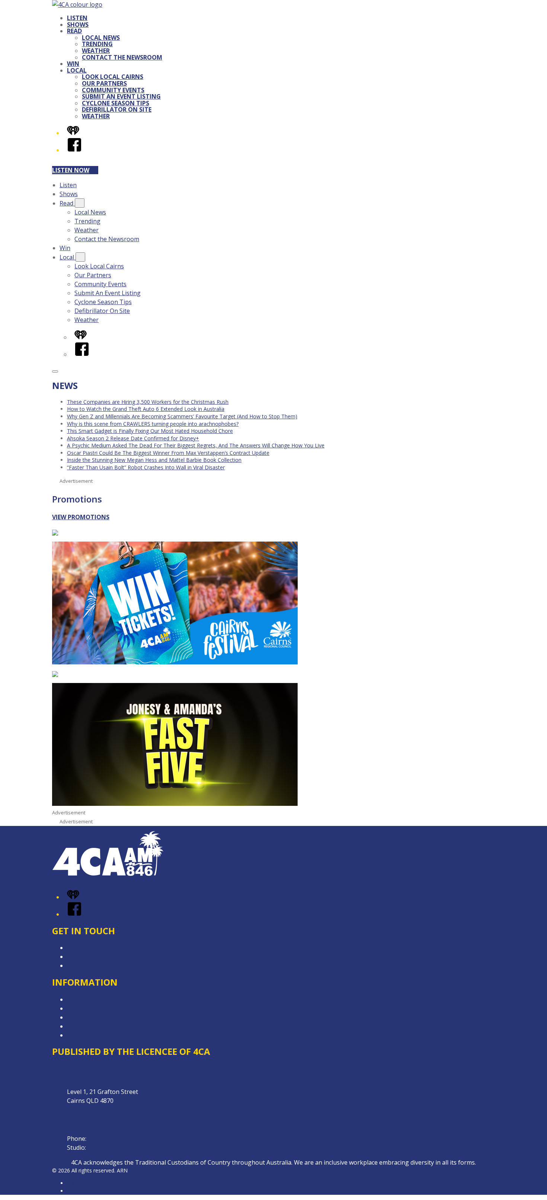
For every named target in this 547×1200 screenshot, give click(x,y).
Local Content (86, 1035)
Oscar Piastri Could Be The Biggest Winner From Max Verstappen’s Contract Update (168, 452)
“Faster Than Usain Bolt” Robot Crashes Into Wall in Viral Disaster (146, 467)
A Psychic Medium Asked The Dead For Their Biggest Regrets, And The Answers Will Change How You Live (195, 445)
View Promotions (80, 517)
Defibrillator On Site (116, 109)
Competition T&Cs (92, 999)
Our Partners (104, 83)
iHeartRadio (81, 1190)
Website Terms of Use (98, 1017)
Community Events (113, 90)
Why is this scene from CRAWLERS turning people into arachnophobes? (153, 423)
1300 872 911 (105, 1147)
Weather (96, 51)
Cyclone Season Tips (115, 103)
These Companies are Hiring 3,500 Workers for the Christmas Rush (147, 401)
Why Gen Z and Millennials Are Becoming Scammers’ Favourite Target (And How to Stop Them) (182, 416)
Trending (97, 44)
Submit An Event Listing (121, 96)
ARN (72, 1183)
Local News (101, 37)
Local (77, 70)
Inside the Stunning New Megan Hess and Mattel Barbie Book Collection (154, 459)
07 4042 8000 (106, 1138)
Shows (78, 24)
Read (74, 31)
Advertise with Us (91, 956)
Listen (77, 18)
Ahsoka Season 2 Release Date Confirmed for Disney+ (133, 438)
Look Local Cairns (112, 77)
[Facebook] (74, 150)
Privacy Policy (85, 1026)
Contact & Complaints (97, 948)
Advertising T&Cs (91, 1008)
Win (73, 64)
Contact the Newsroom (122, 57)
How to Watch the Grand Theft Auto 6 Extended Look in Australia (145, 408)
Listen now (70, 170)
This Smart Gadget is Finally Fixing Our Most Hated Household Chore (150, 430)
